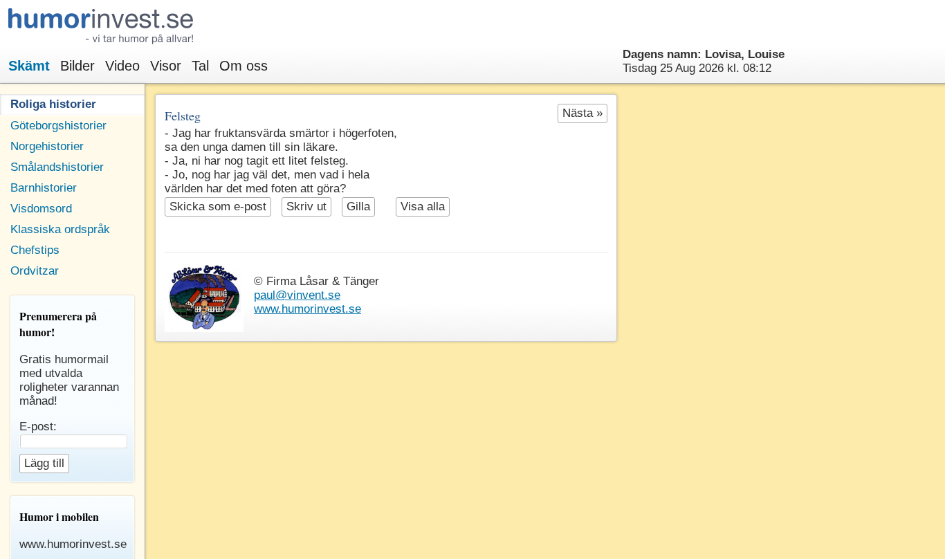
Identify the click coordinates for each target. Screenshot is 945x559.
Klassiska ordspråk (60, 229)
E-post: (38, 426)
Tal (200, 65)
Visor (165, 65)
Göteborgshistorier (58, 125)
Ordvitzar (34, 270)
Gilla (358, 206)
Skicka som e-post (217, 206)
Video (122, 65)
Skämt (29, 65)
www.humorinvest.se (307, 308)
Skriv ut (306, 206)
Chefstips (34, 250)
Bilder (77, 65)
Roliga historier (53, 104)
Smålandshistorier (57, 167)
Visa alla (423, 206)
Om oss (243, 65)
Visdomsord (41, 208)
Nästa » (582, 113)
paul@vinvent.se (297, 295)
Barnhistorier (43, 187)
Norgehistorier (47, 146)
